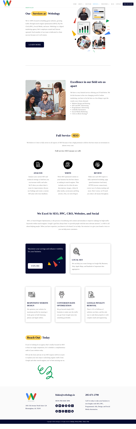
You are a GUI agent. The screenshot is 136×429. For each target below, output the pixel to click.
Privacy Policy (78, 421)
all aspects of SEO (56, 142)
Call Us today (89, 401)
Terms (84, 421)
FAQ (88, 421)
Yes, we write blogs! (70, 194)
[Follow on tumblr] (63, 411)
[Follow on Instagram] (66, 405)
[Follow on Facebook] (63, 405)
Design (100, 406)
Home (74, 4)
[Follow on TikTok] (60, 411)
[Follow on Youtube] (60, 405)
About (80, 4)
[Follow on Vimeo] (69, 411)
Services (95, 4)
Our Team (88, 4)
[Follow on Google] (56, 411)
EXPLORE (35, 266)
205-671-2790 (92, 395)
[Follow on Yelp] (72, 405)
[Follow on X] (66, 411)
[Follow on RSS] (72, 411)
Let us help (77, 226)
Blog (112, 4)
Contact (118, 4)
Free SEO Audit (128, 4)
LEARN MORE (35, 45)
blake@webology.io (65, 395)
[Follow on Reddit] (69, 405)
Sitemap (72, 421)
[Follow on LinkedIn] (56, 405)
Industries (104, 4)
